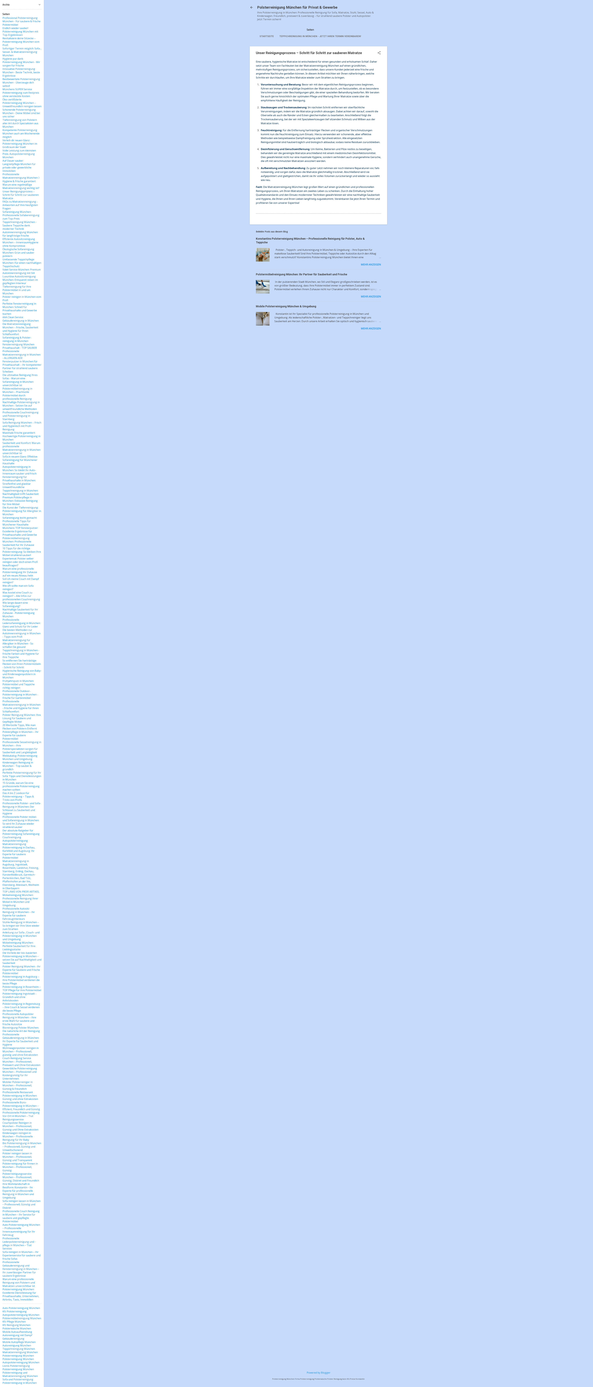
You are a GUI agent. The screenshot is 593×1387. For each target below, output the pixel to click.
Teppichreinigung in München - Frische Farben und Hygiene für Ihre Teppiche (20, 654)
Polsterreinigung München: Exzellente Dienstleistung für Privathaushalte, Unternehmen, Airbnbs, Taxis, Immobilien (20, 1294)
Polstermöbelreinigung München (21, 1318)
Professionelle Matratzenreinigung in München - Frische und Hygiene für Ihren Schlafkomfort (21, 706)
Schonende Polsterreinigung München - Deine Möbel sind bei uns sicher (21, 113)
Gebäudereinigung (13, 1338)
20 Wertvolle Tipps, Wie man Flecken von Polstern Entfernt (19, 726)
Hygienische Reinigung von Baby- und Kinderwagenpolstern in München (21, 674)
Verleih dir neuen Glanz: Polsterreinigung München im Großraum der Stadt (19, 144)
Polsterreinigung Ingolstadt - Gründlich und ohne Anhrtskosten (19, 997)
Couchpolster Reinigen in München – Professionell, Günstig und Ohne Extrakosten (20, 1126)
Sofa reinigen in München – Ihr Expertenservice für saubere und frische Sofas (21, 1255)
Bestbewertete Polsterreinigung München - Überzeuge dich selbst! (21, 82)
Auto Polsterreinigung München (21, 1308)
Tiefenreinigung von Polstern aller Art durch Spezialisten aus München (20, 123)
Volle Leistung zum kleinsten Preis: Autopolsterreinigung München (19, 154)
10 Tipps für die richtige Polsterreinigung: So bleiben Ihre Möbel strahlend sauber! (21, 552)
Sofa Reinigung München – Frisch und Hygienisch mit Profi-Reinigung (21, 426)
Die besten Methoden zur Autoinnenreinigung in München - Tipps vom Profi (21, 633)
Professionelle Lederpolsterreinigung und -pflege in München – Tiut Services (19, 1243)
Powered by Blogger (318, 1372)
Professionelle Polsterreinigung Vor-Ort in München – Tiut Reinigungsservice (21, 1116)
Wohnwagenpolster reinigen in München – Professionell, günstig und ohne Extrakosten (20, 1051)
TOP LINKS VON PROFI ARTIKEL (20, 891)
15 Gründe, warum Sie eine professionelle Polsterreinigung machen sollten (21, 786)
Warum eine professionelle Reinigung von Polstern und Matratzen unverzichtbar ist (18, 1282)
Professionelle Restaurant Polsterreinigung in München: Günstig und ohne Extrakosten (20, 1096)
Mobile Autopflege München (19, 1342)
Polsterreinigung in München (19, 1383)
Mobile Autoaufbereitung (17, 1332)
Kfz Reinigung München (16, 1325)
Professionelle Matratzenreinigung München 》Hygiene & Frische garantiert (21, 178)
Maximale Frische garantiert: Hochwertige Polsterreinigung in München (21, 436)
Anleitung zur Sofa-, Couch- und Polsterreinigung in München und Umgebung (21, 936)
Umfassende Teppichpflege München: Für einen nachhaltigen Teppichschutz (21, 263)
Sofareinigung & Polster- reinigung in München (16, 339)
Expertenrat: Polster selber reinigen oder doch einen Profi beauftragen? (20, 562)
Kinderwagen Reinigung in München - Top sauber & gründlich (17, 766)
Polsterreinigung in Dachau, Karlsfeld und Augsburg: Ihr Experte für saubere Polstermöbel (18, 852)
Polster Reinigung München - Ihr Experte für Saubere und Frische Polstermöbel (21, 970)
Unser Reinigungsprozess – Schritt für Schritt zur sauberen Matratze (20, 195)
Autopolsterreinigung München (20, 1315)
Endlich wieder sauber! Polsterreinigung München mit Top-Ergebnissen (20, 31)
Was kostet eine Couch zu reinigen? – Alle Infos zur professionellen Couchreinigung (21, 596)
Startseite (267, 36)
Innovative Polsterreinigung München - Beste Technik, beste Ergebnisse (21, 72)
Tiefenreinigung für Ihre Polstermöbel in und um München (16, 290)
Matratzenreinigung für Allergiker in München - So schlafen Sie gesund (17, 643)
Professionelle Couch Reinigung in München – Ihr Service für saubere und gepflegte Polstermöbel (21, 1216)
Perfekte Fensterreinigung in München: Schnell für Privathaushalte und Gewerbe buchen (19, 309)
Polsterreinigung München (18, 1355)
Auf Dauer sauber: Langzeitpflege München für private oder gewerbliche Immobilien (19, 166)
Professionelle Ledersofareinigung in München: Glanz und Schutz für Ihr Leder (21, 623)
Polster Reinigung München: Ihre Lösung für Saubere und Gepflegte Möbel (21, 718)
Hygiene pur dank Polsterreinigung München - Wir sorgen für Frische (21, 62)
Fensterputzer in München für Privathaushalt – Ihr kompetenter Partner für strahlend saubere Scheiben (21, 366)
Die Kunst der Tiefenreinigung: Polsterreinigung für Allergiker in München (21, 511)
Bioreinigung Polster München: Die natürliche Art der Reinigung (21, 1029)
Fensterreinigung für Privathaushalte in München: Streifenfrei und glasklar (19, 480)
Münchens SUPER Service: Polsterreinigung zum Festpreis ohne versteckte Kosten (20, 93)
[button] (379, 53)
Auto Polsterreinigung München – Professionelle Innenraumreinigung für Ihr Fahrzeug (21, 1230)
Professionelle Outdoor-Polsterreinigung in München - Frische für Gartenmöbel (20, 694)
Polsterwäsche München (16, 1328)
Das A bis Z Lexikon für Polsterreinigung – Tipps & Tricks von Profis (18, 796)
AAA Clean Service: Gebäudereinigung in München (20, 319)
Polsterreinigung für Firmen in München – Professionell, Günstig (20, 1167)
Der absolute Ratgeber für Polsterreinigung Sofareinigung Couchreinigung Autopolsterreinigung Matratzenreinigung (21, 837)
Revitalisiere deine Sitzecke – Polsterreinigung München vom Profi (20, 42)
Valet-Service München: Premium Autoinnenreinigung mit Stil (21, 271)
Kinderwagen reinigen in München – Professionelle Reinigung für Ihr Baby (17, 1136)
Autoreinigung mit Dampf (17, 1335)
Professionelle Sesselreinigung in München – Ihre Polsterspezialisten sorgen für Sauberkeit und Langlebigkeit (21, 747)
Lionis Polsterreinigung (16, 1366)
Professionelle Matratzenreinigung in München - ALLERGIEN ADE (21, 354)
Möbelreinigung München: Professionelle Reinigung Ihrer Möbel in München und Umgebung (20, 900)
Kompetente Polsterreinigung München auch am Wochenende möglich (21, 133)
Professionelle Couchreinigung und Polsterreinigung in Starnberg (20, 416)
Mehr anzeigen (371, 264)
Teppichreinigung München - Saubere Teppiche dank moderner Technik (19, 225)
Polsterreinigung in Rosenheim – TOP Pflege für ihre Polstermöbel (21, 988)
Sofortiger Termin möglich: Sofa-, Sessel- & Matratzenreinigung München (21, 52)
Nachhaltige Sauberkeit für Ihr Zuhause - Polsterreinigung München (20, 613)
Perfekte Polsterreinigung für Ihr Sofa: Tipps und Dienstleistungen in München (21, 776)
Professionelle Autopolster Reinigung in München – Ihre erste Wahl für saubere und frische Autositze (19, 1019)
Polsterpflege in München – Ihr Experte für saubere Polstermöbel (20, 735)
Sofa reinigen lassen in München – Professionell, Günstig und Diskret (21, 1204)
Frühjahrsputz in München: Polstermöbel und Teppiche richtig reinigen (18, 684)
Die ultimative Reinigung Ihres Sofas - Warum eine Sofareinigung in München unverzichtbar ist (20, 380)
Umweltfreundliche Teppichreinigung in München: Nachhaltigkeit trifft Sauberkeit (20, 490)
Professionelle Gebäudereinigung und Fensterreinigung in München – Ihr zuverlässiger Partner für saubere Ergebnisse (20, 1268)
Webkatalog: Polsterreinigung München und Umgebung (19, 757)
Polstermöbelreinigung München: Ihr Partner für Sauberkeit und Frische (301, 274)
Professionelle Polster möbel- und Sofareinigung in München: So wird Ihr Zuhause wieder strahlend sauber (20, 822)
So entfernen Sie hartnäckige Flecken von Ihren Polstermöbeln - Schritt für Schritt (21, 664)
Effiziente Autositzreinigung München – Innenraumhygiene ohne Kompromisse (20, 242)
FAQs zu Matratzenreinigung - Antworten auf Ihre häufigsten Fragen (20, 205)
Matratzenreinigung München (20, 1352)
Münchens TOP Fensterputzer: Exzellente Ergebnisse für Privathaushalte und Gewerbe (20, 531)
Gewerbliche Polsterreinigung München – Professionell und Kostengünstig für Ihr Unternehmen (19, 1073)
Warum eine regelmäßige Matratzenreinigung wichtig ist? (20, 186)
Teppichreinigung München (18, 1349)
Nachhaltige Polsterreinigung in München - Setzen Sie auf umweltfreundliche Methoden (21, 405)
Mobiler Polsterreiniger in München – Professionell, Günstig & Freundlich (17, 1085)
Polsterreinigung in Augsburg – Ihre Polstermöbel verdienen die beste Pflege (21, 980)
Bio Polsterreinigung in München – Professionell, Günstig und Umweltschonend (21, 1146)
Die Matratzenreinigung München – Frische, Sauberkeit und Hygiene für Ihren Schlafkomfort (20, 329)
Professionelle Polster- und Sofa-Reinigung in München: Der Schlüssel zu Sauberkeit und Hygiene (21, 808)
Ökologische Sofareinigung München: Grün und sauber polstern (18, 253)
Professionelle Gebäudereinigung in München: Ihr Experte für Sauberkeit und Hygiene (20, 1039)
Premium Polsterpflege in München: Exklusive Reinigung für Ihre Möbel (20, 501)
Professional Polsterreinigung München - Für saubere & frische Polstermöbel (21, 21)
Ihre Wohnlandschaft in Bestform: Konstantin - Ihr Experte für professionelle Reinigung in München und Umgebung (18, 1190)
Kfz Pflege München (14, 1321)
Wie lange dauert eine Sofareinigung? (15, 604)
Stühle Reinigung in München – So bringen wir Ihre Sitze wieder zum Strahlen (20, 926)
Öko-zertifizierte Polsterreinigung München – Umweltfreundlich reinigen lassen (21, 103)
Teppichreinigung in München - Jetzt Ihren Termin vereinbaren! (320, 36)
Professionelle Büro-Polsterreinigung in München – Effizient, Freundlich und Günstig (21, 1106)
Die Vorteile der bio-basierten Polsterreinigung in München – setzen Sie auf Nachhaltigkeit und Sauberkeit (21, 958)
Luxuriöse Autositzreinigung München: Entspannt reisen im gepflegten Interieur (20, 280)
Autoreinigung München (16, 1345)
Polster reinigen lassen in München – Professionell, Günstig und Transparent (17, 1157)
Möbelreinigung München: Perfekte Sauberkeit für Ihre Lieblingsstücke (18, 946)
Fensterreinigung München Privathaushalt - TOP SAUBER (19, 346)
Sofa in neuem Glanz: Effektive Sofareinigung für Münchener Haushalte (19, 460)
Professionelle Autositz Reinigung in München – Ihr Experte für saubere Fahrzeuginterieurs (18, 914)
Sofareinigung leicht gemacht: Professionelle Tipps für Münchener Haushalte (19, 521)
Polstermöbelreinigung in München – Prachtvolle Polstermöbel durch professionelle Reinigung (17, 393)
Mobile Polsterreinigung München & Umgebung (286, 306)
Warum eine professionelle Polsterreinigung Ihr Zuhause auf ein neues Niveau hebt (19, 572)
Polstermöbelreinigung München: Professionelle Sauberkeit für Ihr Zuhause (18, 541)
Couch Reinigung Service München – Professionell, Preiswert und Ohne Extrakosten (21, 1062)
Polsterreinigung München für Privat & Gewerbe (297, 7)
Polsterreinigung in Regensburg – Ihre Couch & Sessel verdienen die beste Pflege (21, 1007)
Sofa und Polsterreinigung (17, 1379)
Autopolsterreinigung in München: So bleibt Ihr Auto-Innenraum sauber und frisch (19, 470)
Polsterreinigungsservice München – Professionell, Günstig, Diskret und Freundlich (20, 1177)
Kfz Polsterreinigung (14, 1311)
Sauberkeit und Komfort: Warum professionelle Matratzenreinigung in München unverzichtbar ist (21, 448)
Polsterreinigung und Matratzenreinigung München (20, 1374)
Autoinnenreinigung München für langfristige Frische (20, 234)
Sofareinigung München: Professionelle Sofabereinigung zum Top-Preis (20, 215)
